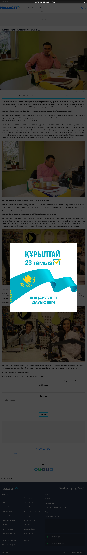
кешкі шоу (23, 390)
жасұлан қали (11, 390)
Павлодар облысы (29, 529)
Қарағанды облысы (29, 516)
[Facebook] (71, 489)
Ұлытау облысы (28, 533)
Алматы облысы (7, 507)
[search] (85, 8)
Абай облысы (6, 525)
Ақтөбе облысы (28, 507)
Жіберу (43, 414)
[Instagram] (75, 489)
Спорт (36, 8)
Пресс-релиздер (50, 503)
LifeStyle (30, 8)
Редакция (48, 512)
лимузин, (46, 390)
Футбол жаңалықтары (9, 545)
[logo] (9, 8)
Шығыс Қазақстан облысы (10, 540)
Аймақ (41, 8)
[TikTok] (60, 489)
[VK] (68, 489)
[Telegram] (79, 489)
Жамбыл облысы (7, 529)
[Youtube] (64, 489)
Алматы (4, 498)
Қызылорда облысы (8, 520)
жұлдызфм (4, 390)
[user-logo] (82, 8)
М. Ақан (44, 385)
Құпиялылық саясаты (52, 516)
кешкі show (29, 390)
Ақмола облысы (7, 511)
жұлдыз (18, 390)
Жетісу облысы (28, 525)
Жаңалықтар (23, 8)
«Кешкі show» (27, 111)
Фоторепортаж (49, 8)
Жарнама (5, 1)
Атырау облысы (28, 502)
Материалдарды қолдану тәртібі (55, 507)
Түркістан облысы (7, 516)
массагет (40, 390)
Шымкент (26, 540)
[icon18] (17, 489)
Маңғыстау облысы (29, 498)
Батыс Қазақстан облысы (31, 511)
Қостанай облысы (29, 520)
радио (35, 390)
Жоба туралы (49, 498)
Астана (4, 502)
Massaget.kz (6, 130)
